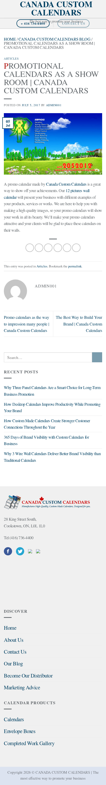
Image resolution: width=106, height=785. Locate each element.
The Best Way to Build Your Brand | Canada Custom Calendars (79, 323)
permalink (75, 266)
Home (10, 39)
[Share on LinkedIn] (76, 247)
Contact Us (15, 651)
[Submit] (97, 357)
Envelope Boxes (19, 731)
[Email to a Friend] (58, 247)
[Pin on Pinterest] (67, 247)
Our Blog (13, 663)
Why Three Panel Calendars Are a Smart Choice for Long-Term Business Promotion (52, 391)
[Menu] (7, 9)
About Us (13, 639)
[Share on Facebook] (39, 247)
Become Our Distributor (28, 675)
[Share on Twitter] (48, 247)
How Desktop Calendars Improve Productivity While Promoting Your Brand (52, 407)
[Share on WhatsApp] (29, 247)
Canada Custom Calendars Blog (55, 39)
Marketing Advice (22, 687)
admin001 (53, 105)
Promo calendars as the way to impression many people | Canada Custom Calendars (26, 323)
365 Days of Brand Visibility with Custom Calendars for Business (46, 440)
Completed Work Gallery (29, 743)
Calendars (14, 719)
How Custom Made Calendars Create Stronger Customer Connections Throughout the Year (47, 424)
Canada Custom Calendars (56, 8)
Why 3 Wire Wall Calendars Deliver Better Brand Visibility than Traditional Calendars (52, 457)
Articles (11, 58)
